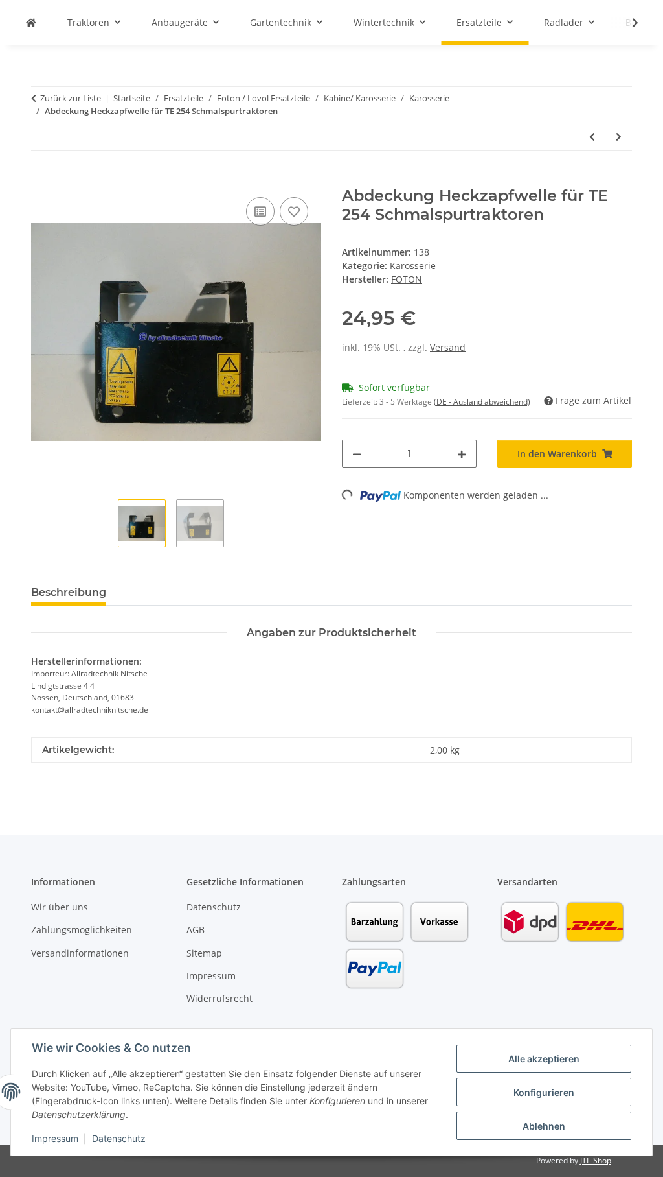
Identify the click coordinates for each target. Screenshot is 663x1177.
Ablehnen (544, 1126)
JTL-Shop (595, 1160)
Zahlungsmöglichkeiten (81, 929)
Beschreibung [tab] (68, 592)
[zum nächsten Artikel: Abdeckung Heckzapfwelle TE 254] (618, 136)
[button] (626, 22)
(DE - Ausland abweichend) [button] (482, 401)
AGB (195, 929)
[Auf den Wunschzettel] (294, 211)
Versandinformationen (80, 953)
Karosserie (413, 265)
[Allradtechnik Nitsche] (31, 22)
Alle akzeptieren (543, 1058)
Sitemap (204, 953)
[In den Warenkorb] (41, 179)
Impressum (55, 1138)
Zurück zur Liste (70, 98)
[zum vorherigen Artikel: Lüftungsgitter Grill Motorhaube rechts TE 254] (592, 136)
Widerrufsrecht (219, 998)
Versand (448, 347)
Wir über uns (59, 907)
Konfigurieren (543, 1092)
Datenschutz (119, 1138)
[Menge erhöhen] (461, 453)
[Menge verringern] (357, 453)
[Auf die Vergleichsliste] (260, 211)
